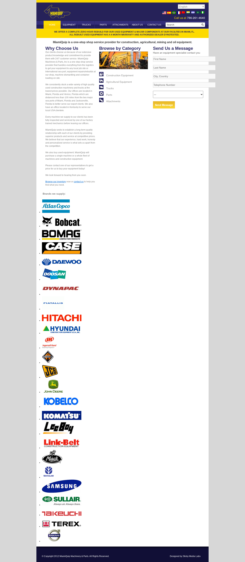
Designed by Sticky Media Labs (185, 556)
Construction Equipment (119, 75)
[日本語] (184, 12)
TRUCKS (86, 25)
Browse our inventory (55, 181)
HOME (52, 25)
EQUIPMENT (69, 25)
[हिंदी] (188, 12)
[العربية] (198, 12)
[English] (164, 12)
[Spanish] (169, 12)
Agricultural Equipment (119, 81)
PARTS (103, 25)
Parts (109, 94)
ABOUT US (137, 25)
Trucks (110, 88)
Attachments (113, 101)
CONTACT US (154, 25)
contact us (79, 181)
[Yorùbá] (203, 12)
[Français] (179, 12)
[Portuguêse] (174, 12)
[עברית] (193, 12)
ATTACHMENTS (120, 25)
